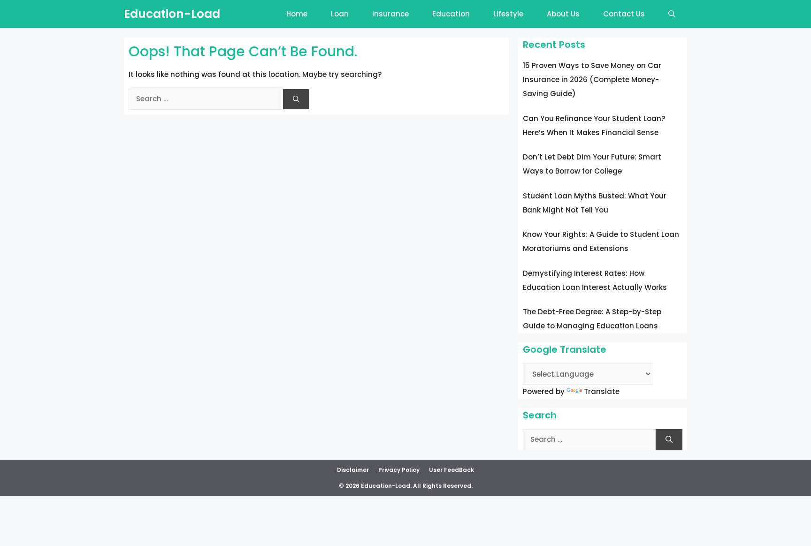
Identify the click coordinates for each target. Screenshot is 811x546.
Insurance (390, 14)
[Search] (296, 99)
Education (451, 14)
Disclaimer (353, 470)
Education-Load (172, 14)
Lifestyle (508, 14)
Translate (602, 391)
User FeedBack (451, 470)
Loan (340, 14)
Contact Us (624, 14)
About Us (563, 14)
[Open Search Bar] (672, 14)
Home (296, 14)
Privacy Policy (399, 470)
